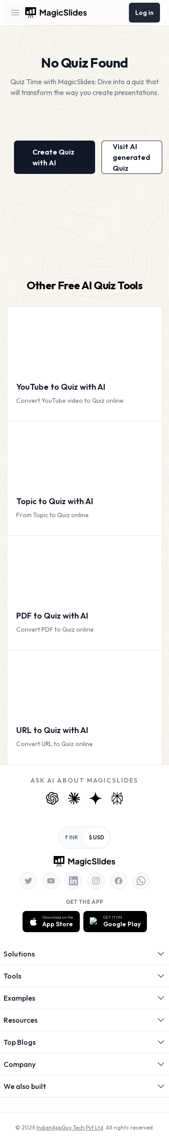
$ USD (96, 837)
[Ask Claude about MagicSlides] (74, 798)
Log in (144, 13)
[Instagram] (96, 880)
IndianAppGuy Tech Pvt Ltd (70, 1127)
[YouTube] (50, 880)
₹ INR (71, 837)
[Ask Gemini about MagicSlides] (95, 798)
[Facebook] (118, 880)
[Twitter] (28, 880)
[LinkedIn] (73, 880)
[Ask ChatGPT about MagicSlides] (52, 798)
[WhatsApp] (141, 880)
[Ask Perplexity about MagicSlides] (117, 798)
